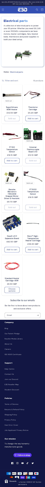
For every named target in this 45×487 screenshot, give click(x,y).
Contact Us (9, 374)
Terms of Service (11, 404)
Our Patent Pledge (12, 334)
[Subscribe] (37, 315)
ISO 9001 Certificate (13, 354)
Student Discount (12, 390)
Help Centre (9, 369)
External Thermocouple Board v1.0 (33, 149)
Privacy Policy (10, 420)
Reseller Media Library (14, 339)
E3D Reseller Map (12, 384)
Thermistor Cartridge (33, 108)
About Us (8, 344)
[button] (2, 9)
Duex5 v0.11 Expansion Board (12, 237)
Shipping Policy (11, 415)
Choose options (12, 290)
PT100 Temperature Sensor (12, 149)
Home (6, 72)
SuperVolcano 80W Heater (12, 108)
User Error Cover (11, 425)
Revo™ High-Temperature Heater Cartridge (33, 238)
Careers (8, 349)
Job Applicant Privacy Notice (16, 430)
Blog (6, 328)
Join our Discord (11, 379)
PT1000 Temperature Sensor (33, 191)
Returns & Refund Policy (14, 409)
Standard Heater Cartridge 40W (12, 279)
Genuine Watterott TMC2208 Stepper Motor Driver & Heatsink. (12, 194)
